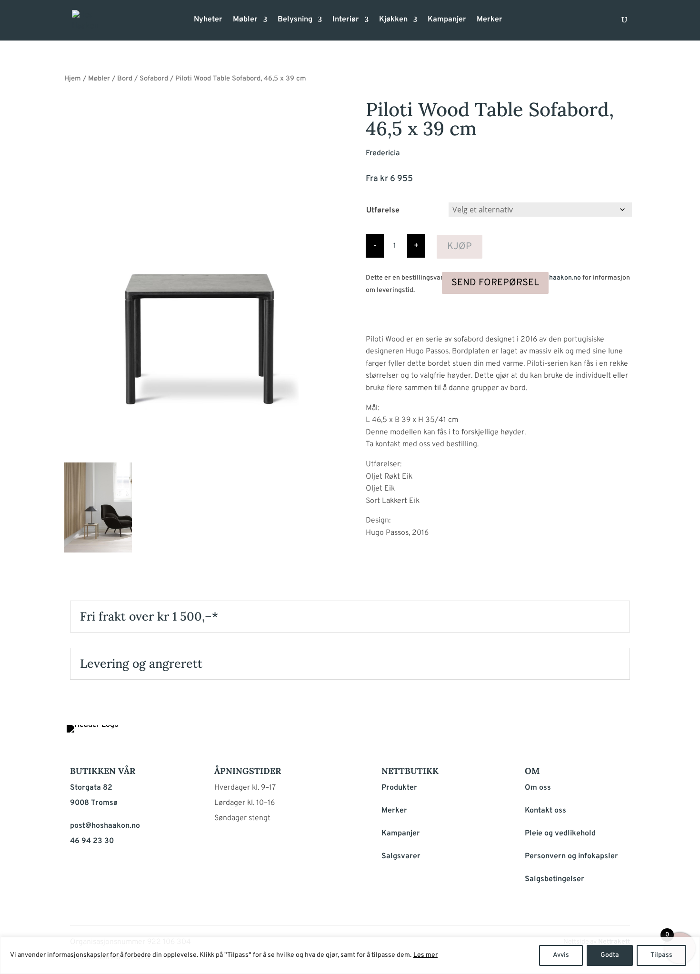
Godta (609, 955)
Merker (489, 20)
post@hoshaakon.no (550, 278)
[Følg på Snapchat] (620, 734)
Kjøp (459, 247)
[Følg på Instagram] (597, 734)
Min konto (516, 23)
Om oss (538, 788)
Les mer (425, 955)
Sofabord (154, 78)
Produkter (399, 788)
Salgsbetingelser (554, 879)
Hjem (72, 78)
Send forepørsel (495, 283)
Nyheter (208, 20)
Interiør (345, 20)
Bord (124, 78)
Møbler (245, 20)
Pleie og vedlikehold (560, 833)
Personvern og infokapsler (571, 856)
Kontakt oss (545, 810)
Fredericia (383, 153)
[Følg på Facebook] (574, 734)
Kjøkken (393, 20)
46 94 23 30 (92, 841)
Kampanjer (447, 20)
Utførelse (383, 210)
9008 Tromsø (94, 803)
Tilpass (661, 955)
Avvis (561, 955)
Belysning (295, 20)
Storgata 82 (91, 788)
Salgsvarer (400, 856)
